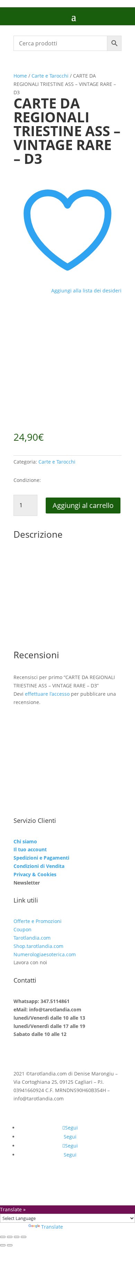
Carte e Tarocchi (50, 75)
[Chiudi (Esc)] (23, 1237)
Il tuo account (30, 849)
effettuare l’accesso (47, 694)
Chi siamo (25, 841)
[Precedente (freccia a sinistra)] (3, 1245)
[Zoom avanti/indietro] (3, 1237)
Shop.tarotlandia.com (38, 946)
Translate (52, 1226)
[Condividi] (16, 1237)
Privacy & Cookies (35, 874)
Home (20, 75)
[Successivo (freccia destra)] (9, 1245)
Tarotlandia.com (32, 937)
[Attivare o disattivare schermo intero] (9, 1237)
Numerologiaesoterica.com (45, 954)
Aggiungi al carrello (83, 505)
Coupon (23, 929)
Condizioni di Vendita (39, 866)
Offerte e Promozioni (38, 921)
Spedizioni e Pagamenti (41, 857)
